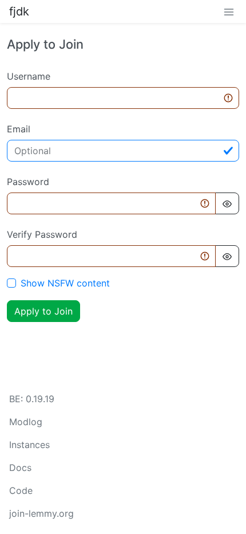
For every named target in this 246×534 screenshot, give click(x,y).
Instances (29, 444)
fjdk (19, 11)
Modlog (25, 421)
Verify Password (42, 234)
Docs (20, 467)
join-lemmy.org (41, 513)
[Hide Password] (227, 203)
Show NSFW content (65, 283)
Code (21, 490)
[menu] (229, 11)
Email (18, 129)
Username (28, 76)
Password (28, 181)
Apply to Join (43, 311)
